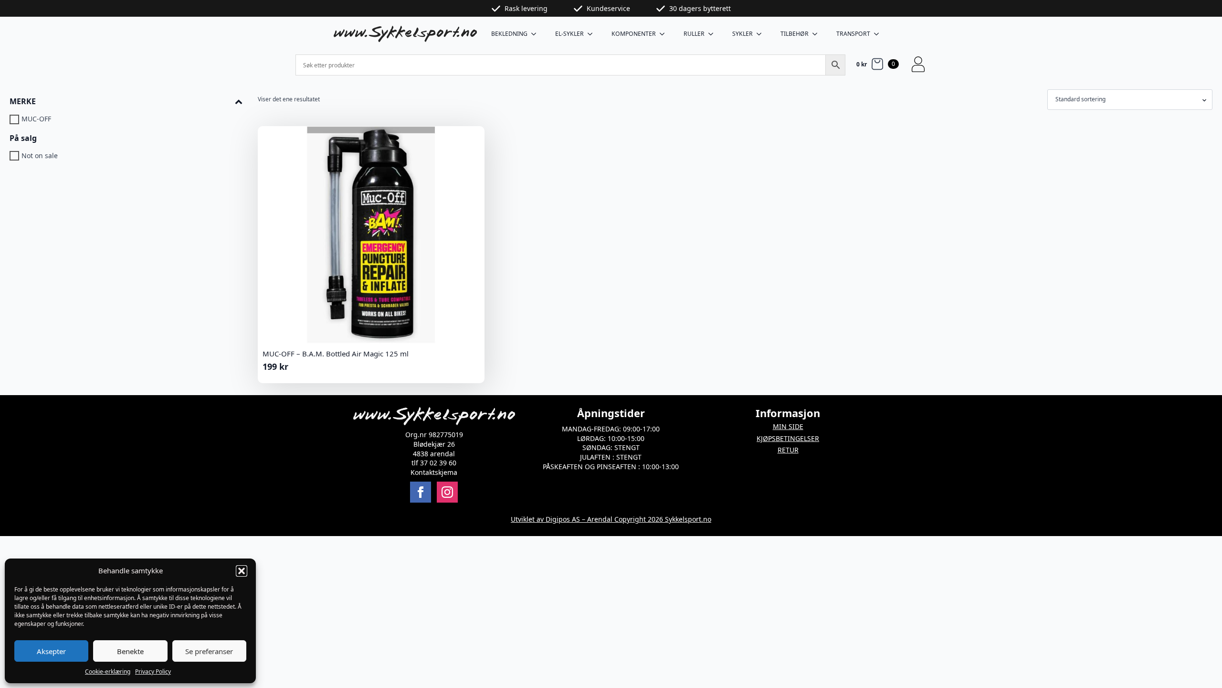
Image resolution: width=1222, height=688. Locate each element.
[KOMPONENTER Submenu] (665, 34)
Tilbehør (794, 34)
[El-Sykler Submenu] (593, 34)
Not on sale (39, 155)
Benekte (130, 651)
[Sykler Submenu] (762, 34)
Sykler (742, 34)
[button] (241, 571)
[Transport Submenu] (879, 34)
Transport (853, 34)
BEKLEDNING (509, 34)
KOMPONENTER (633, 34)
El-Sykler (569, 34)
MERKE (23, 101)
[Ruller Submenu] (714, 34)
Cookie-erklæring (107, 671)
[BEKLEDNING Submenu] (536, 34)
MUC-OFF (36, 119)
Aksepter (51, 651)
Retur (788, 449)
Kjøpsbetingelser (788, 438)
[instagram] (447, 492)
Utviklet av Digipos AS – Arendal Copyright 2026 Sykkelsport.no (611, 519)
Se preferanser (209, 651)
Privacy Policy (153, 671)
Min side (788, 426)
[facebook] (420, 492)
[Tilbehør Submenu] (818, 34)
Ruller (694, 34)
